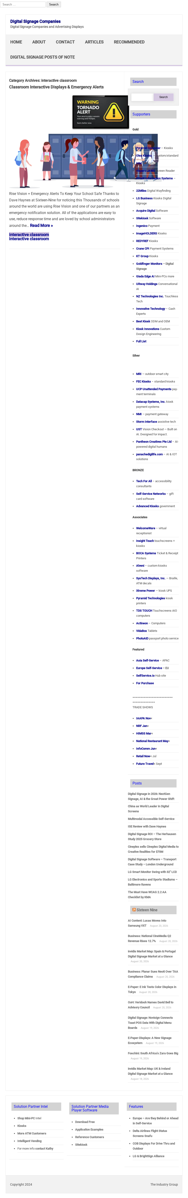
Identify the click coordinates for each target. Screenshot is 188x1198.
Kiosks (21, 1126)
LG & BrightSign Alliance (148, 1156)
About (39, 41)
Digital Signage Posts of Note (42, 57)
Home (16, 41)
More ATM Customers (31, 1133)
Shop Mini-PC (26, 1118)
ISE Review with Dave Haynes (147, 826)
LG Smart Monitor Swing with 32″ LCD (152, 872)
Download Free (85, 1122)
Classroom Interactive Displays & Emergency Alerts (56, 86)
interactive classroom (29, 234)
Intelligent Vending (29, 1141)
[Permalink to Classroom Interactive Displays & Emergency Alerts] (85, 187)
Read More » (41, 225)
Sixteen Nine (147, 910)
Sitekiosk (81, 1144)
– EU (152, 668)
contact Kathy (44, 1148)
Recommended (129, 41)
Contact (65, 41)
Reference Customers (89, 1137)
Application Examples (89, 1129)
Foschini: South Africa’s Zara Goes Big (153, 1053)
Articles (94, 41)
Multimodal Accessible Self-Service (151, 819)
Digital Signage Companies (35, 21)
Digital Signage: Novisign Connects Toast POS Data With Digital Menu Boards (150, 1022)
